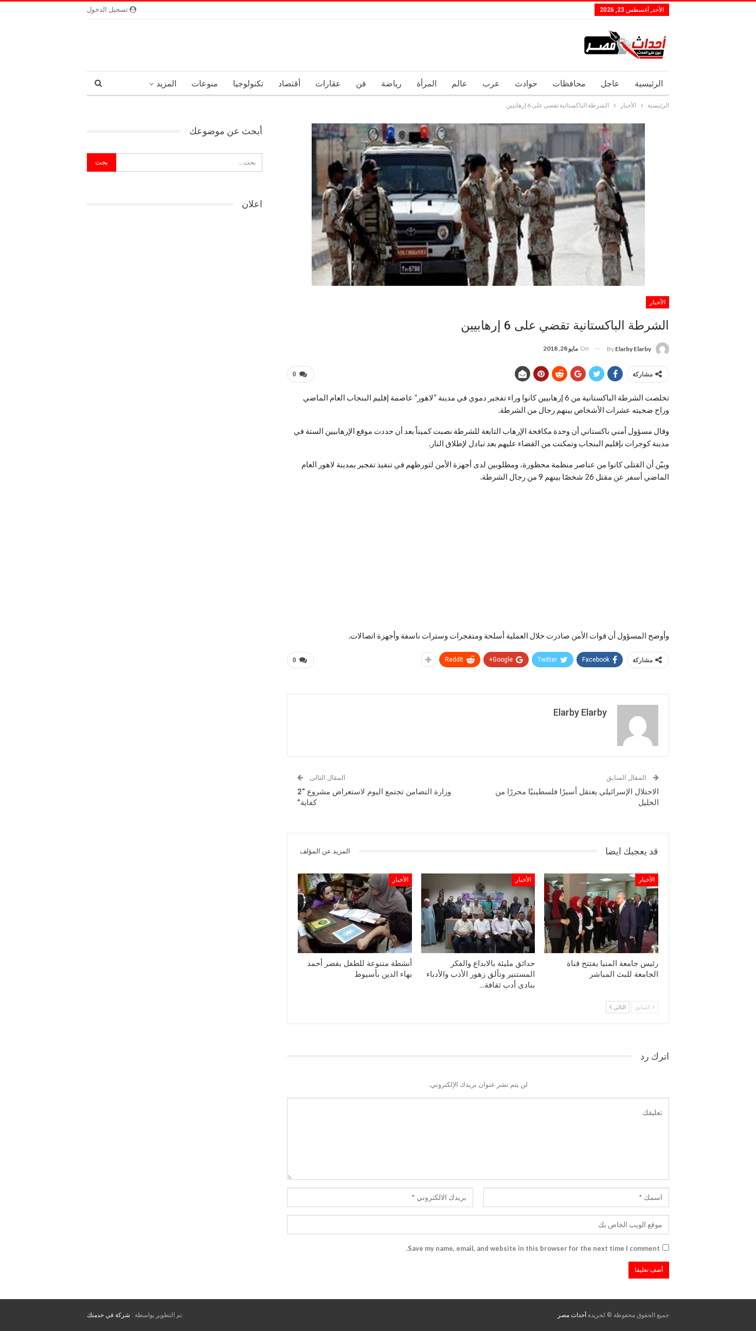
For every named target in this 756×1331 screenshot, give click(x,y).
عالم (459, 83)
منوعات (204, 83)
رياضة (391, 83)
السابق (643, 1007)
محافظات (569, 83)
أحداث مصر (571, 1315)
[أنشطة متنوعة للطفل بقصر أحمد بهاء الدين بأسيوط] (355, 913)
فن (361, 83)
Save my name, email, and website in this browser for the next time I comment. (533, 1248)
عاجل (610, 83)
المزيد (166, 83)
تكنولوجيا (248, 83)
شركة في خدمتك (108, 1315)
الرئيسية (649, 83)
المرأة (427, 83)
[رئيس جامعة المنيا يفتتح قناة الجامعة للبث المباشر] (601, 913)
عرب (491, 83)
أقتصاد (289, 83)
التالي (619, 1007)
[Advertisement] (478, 555)
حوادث (526, 83)
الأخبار (657, 302)
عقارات (328, 83)
